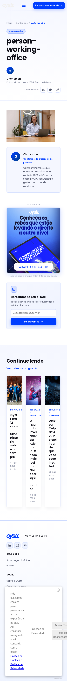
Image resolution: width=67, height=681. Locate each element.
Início (9, 23)
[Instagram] (17, 545)
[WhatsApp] (50, 90)
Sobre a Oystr (14, 580)
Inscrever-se (31, 321)
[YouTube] (25, 545)
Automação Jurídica (18, 560)
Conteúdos (22, 23)
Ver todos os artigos (20, 368)
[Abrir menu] (23, 5)
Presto (10, 565)
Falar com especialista (47, 5)
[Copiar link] (57, 90)
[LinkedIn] (43, 90)
